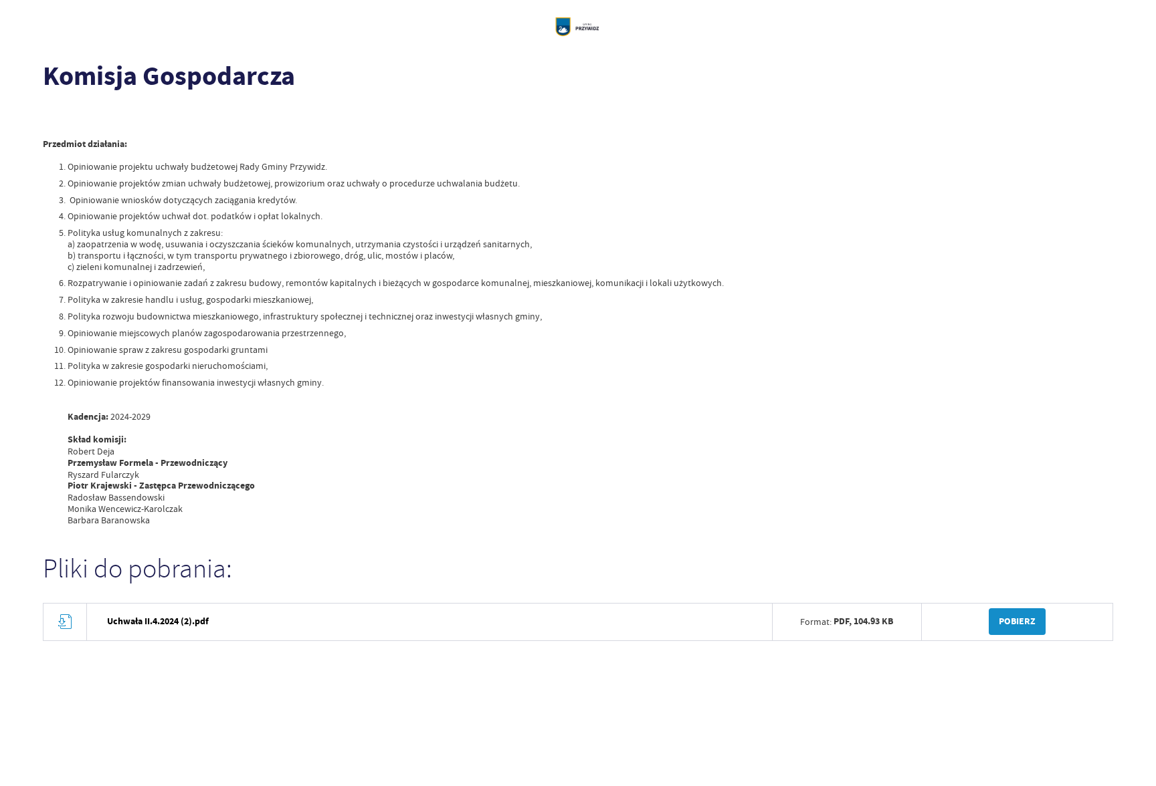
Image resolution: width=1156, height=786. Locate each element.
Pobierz (1017, 621)
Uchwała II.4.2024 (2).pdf (158, 621)
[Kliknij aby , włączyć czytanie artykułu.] (53, 117)
